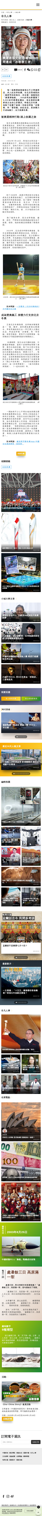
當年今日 (13, 505)
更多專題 (5, 583)
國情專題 (5, 896)
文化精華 (5, 878)
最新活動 (19, 1460)
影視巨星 (12, 22)
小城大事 (17, 12)
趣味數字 (6, 1326)
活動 (4, 1377)
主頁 (2, 12)
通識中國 (5, 505)
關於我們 (5, 1505)
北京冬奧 (6, 76)
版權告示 (13, 1505)
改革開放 (13, 583)
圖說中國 (13, 878)
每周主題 (7, 915)
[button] (17, 736)
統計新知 (13, 837)
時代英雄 (4, 20)
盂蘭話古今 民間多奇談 (19, 918)
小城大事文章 (8, 599)
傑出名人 (12, 20)
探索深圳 (34, 855)
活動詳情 (7, 1419)
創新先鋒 (20, 20)
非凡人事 (9, 12)
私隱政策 (6, 1513)
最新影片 (7, 964)
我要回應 (21, 454)
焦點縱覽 (12, 1456)
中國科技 (5, 545)
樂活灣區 (26, 855)
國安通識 (13, 896)
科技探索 (13, 545)
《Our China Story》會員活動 (16, 1404)
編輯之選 (13, 1174)
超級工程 (13, 819)
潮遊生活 (19, 1453)
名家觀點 (5, 1097)
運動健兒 (4, 22)
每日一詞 (3, 1274)
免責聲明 (33, 1505)
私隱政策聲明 (23, 1505)
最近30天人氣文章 (12, 746)
